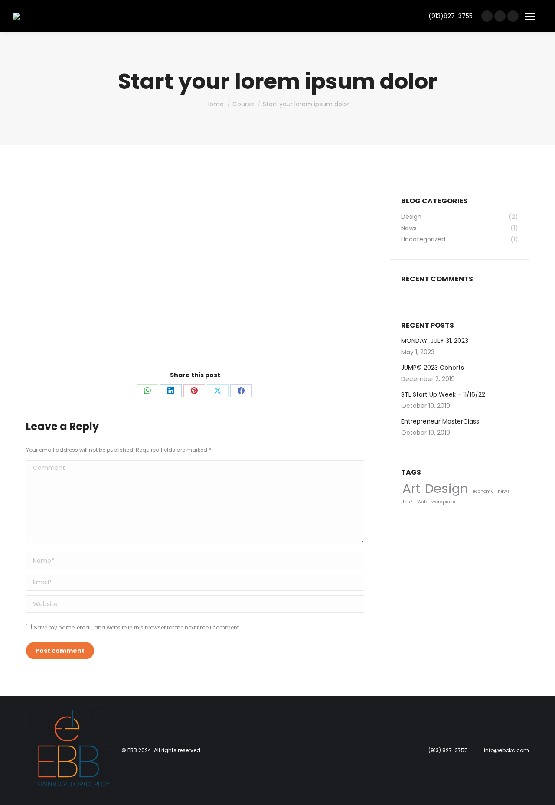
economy (483, 491)
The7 (407, 502)
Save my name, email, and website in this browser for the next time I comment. (137, 627)
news (504, 491)
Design (446, 488)
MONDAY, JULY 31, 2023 (434, 340)
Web (422, 502)
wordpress (443, 502)
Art (411, 488)
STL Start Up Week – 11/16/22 (443, 394)
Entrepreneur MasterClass (440, 421)
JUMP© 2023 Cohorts (432, 367)
